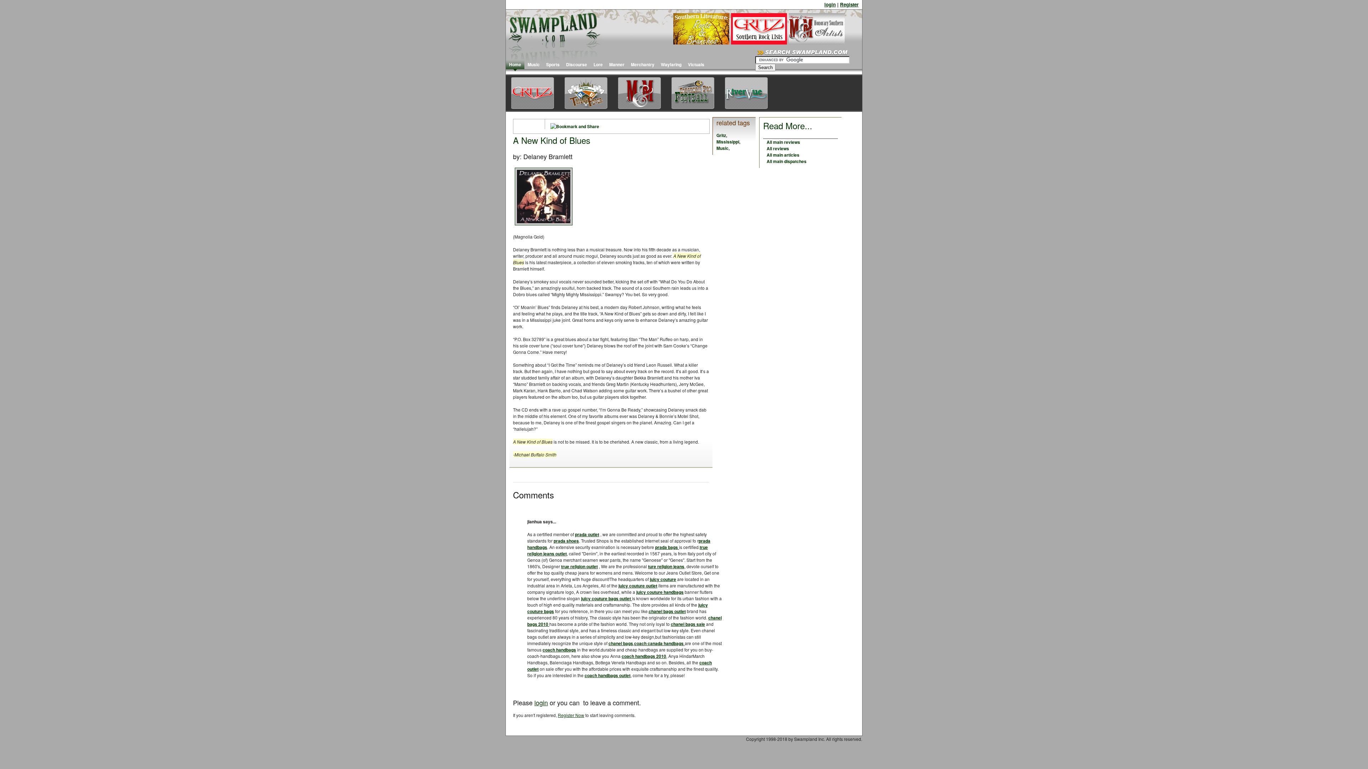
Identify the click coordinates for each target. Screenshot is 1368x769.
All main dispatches (787, 161)
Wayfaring (671, 64)
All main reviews (783, 142)
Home (515, 64)
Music (534, 64)
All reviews (778, 148)
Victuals (696, 64)
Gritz (721, 135)
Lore (598, 64)
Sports (553, 64)
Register (849, 4)
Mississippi (727, 141)
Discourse (576, 64)
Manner (617, 64)
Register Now (571, 715)
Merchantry (642, 64)
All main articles (783, 155)
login (830, 4)
